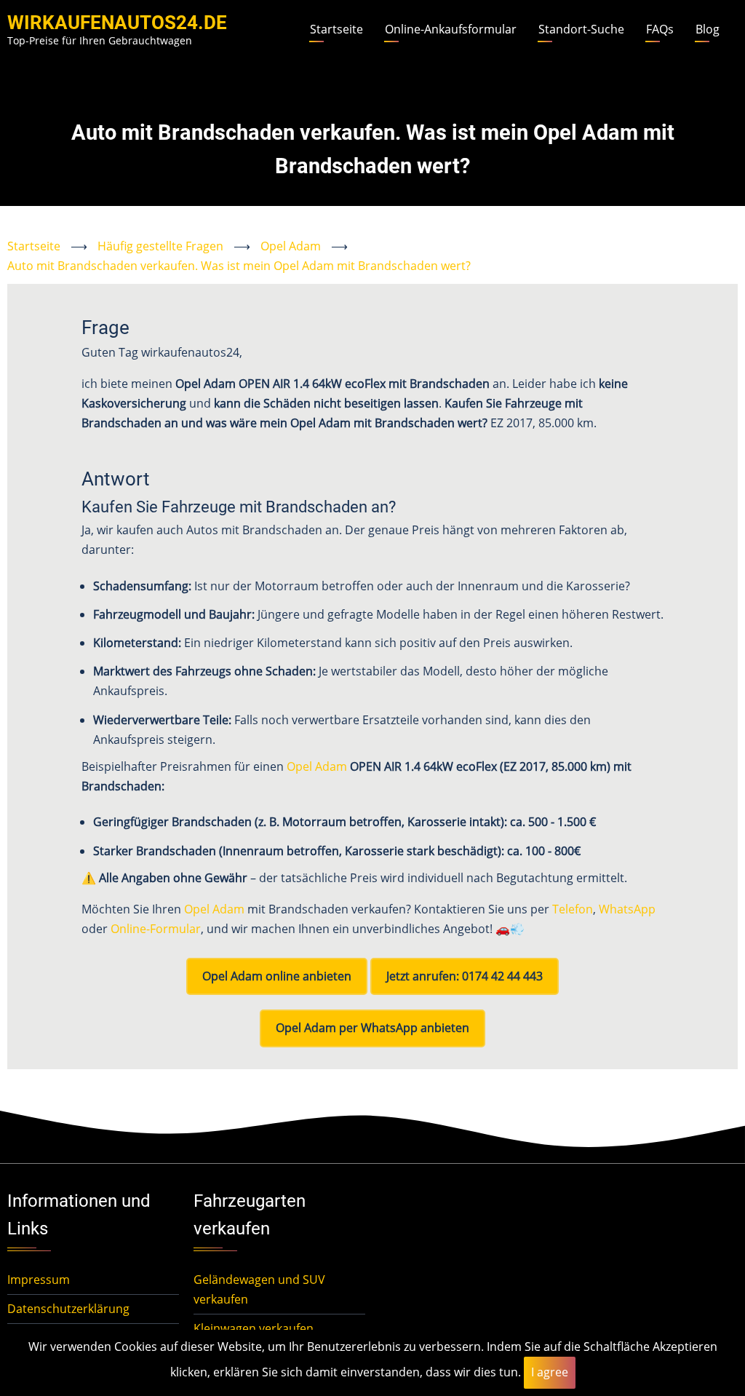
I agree (549, 1372)
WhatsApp (627, 909)
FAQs (660, 29)
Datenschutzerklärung (68, 1309)
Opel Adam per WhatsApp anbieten (372, 1028)
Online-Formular (156, 929)
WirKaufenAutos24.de (117, 22)
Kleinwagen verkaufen (254, 1328)
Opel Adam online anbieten (276, 976)
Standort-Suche (581, 29)
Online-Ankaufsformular (451, 29)
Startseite (336, 29)
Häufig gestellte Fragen (160, 246)
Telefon (572, 909)
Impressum (38, 1280)
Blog (708, 29)
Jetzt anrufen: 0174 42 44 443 (464, 976)
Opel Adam (290, 246)
